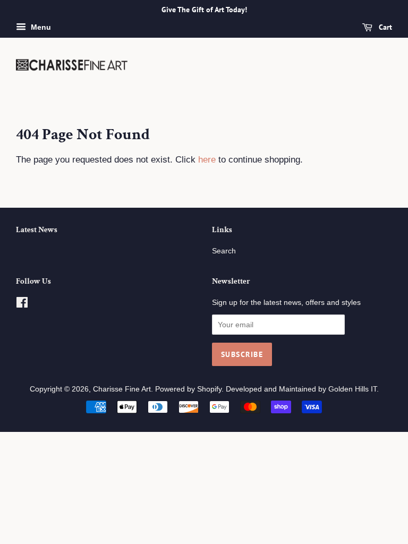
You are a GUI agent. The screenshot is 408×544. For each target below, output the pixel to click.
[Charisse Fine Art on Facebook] (22, 304)
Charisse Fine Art (122, 389)
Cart (384, 27)
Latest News (36, 230)
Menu (40, 27)
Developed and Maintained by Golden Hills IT (301, 389)
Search (224, 250)
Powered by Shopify (188, 389)
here (207, 160)
